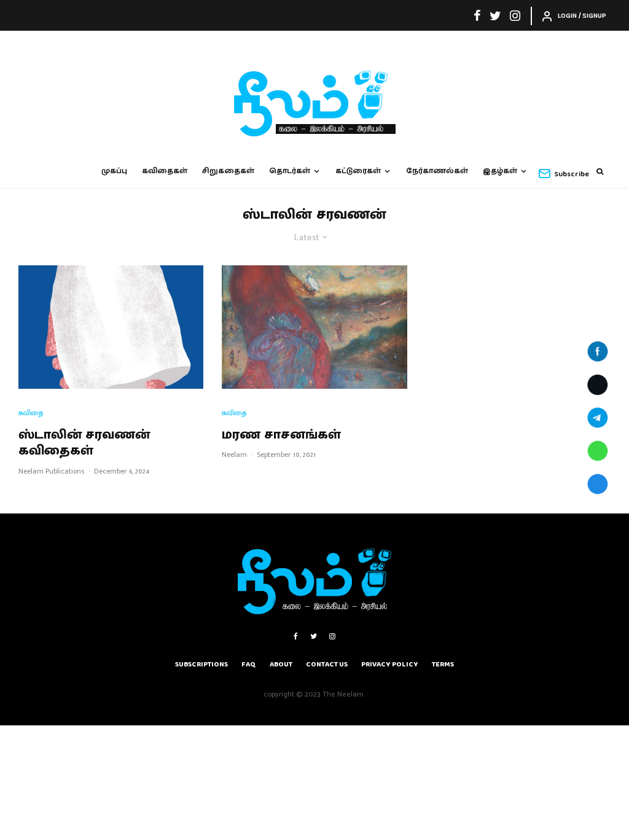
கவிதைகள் (164, 171)
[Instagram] (515, 15)
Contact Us (327, 664)
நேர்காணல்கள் (437, 171)
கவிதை (30, 413)
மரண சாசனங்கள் (281, 435)
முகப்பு (114, 171)
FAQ (248, 664)
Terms (443, 664)
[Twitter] (495, 15)
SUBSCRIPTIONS (201, 664)
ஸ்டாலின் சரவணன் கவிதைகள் (84, 443)
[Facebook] (477, 15)
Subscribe (571, 174)
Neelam (234, 454)
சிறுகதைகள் (228, 171)
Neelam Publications (51, 471)
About (281, 664)
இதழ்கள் (500, 171)
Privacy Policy (389, 664)
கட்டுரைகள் (358, 171)
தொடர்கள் (289, 171)
